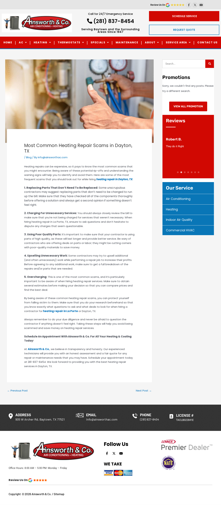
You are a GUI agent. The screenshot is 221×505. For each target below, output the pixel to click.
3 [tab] (185, 172)
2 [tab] (181, 172)
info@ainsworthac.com (101, 419)
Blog (29, 157)
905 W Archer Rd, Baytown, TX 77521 (40, 419)
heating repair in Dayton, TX (114, 179)
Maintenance (127, 42)
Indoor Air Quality (179, 220)
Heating (40, 42)
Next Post (144, 390)
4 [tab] (188, 172)
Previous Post (17, 390)
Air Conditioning (178, 199)
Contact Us (207, 42)
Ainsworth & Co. (39, 349)
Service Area (176, 42)
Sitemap (59, 494)
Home (7, 42)
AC (21, 42)
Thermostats (69, 42)
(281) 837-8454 (113, 21)
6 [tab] (195, 172)
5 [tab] (192, 172)
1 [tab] (177, 172)
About (150, 42)
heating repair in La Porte (60, 311)
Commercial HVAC (180, 230)
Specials (98, 42)
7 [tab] (198, 172)
